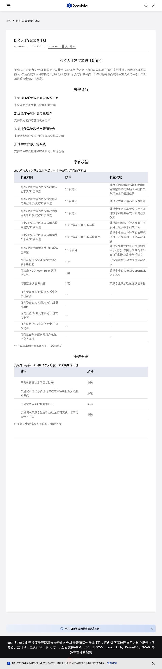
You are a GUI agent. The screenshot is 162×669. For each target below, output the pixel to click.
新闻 (8, 20)
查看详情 (112, 663)
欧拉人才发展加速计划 (28, 20)
